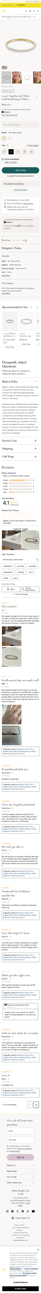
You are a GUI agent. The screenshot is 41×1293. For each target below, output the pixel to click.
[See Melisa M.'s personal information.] (11, 899)
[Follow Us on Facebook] (12, 1212)
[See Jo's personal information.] (6, 610)
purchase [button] (20, 566)
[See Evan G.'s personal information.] (9, 850)
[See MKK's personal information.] (7, 684)
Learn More (6, 293)
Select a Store (11, 162)
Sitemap (19, 1230)
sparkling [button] (32, 566)
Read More (6, 275)
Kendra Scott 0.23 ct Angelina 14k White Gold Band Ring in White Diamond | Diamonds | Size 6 (19, 751)
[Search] (26, 11)
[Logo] (4, 11)
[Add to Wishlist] (37, 97)
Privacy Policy (15, 1151)
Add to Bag (20, 170)
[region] (20, 1269)
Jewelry (5, 86)
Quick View (10, 347)
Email (11, 1131)
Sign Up (20, 1157)
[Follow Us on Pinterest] (23, 1212)
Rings (11, 86)
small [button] (15, 578)
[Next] (37, 307)
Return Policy (28, 203)
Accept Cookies (20, 1289)
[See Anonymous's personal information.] (12, 773)
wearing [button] (21, 572)
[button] (5, 515)
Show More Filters (8, 584)
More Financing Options (10, 115)
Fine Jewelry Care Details (13, 184)
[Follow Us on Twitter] (17, 1212)
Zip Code (12, 1140)
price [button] (31, 572)
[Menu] (38, 11)
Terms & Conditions (25, 1148)
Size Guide (33, 145)
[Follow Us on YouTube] (33, 1212)
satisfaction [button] (8, 566)
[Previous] (31, 307)
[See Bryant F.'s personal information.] (10, 979)
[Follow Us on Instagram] (7, 1212)
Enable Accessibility (32, 1)
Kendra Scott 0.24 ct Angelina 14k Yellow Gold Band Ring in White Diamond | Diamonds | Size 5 (19, 786)
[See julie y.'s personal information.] (8, 1079)
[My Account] (30, 11)
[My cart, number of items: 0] (34, 11)
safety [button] (6, 578)
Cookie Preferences (20, 1233)
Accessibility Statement (20, 1227)
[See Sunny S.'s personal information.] (10, 937)
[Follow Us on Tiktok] (28, 1212)
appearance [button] (8, 572)
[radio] (4, 138)
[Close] (38, 1249)
